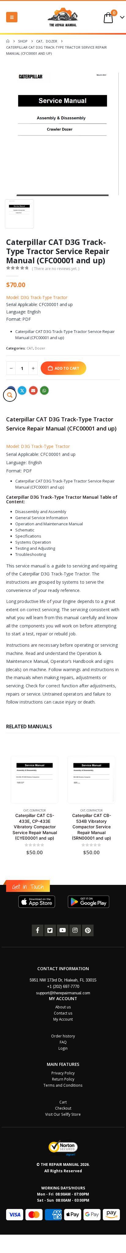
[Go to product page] (34, 779)
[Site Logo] (63, 17)
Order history (63, 1035)
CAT (30, 348)
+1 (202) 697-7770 (63, 986)
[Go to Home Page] (7, 41)
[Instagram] (75, 930)
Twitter (22, 390)
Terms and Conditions (63, 1085)
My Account (63, 1019)
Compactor (38, 810)
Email (33, 390)
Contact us (63, 1013)
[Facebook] (37, 930)
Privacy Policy (63, 1072)
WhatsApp (44, 390)
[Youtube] (63, 930)
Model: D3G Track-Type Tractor (36, 297)
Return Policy (63, 1079)
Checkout (63, 1108)
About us (63, 1006)
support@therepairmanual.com (63, 993)
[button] (11, 17)
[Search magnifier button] (10, 395)
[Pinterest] (88, 930)
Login (63, 1048)
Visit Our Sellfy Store (63, 1114)
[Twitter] (50, 930)
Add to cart (67, 368)
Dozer (40, 348)
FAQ (63, 1042)
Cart (63, 1102)
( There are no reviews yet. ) (55, 268)
